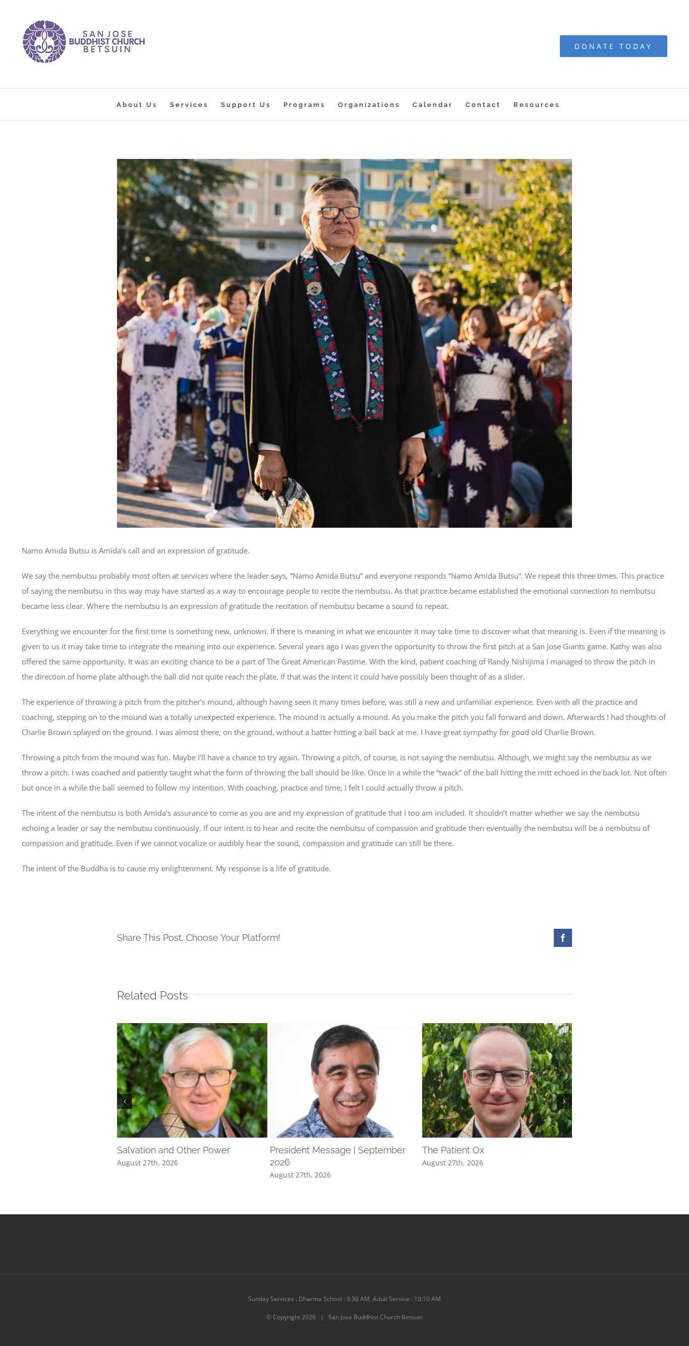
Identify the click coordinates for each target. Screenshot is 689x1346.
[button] (124, 1101)
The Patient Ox (453, 1150)
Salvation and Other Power (173, 1150)
